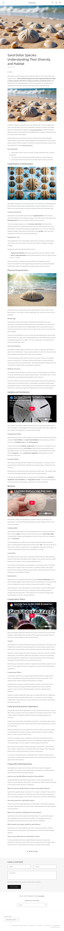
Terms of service (47, 925)
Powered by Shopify (23, 925)
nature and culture (26, 145)
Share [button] (10, 72)
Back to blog (33, 851)
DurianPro (41, 896)
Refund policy (32, 925)
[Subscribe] (45, 905)
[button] (3, 2)
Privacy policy (39, 925)
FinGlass (17, 925)
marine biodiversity (36, 130)
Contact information (55, 927)
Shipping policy (56, 925)
